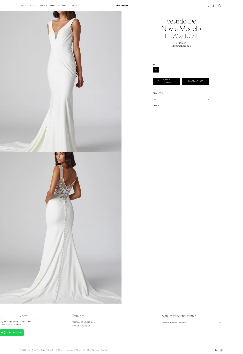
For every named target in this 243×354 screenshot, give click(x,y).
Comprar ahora (195, 81)
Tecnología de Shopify (45, 350)
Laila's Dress (31, 350)
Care (155, 99)
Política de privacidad (82, 350)
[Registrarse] (220, 322)
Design (156, 106)
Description (158, 93)
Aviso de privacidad (81, 326)
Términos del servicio (100, 350)
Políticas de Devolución (83, 322)
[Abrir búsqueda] (207, 6)
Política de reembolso (64, 350)
